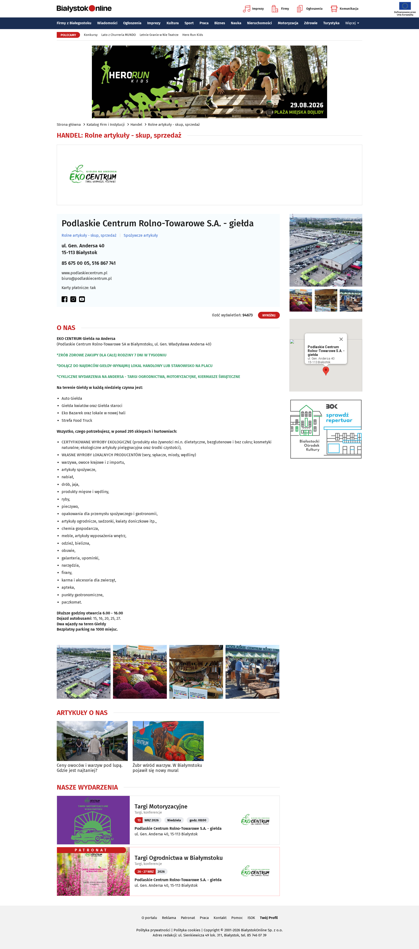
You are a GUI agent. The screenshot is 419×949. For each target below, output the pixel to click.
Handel (136, 124)
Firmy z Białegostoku (74, 23)
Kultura (173, 23)
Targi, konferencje (148, 812)
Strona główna (69, 124)
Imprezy (258, 8)
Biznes (219, 23)
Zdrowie (310, 23)
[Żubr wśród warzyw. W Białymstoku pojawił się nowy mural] (168, 741)
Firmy (285, 8)
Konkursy (90, 34)
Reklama (169, 918)
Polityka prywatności (153, 930)
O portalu (149, 918)
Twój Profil (269, 918)
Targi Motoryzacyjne (161, 806)
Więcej (350, 23)
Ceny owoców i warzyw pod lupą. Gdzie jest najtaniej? (89, 768)
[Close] (341, 339)
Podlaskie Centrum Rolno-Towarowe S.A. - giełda (178, 828)
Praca (204, 23)
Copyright (211, 930)
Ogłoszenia (314, 8)
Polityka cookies (187, 930)
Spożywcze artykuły (141, 235)
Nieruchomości (259, 23)
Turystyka (331, 23)
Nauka (236, 23)
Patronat (188, 918)
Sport (189, 23)
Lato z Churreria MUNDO (118, 34)
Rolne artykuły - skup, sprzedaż (174, 124)
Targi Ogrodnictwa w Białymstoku (179, 858)
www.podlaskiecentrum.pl (84, 273)
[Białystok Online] (84, 8)
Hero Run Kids (192, 34)
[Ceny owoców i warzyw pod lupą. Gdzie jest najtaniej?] (92, 741)
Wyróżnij (268, 315)
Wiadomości (107, 23)
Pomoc (237, 918)
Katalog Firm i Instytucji (106, 124)
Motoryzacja (288, 23)
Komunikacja (349, 8)
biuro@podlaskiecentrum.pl (87, 278)
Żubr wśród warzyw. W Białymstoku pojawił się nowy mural (167, 768)
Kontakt (220, 918)
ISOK (251, 918)
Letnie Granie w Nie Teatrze (159, 34)
